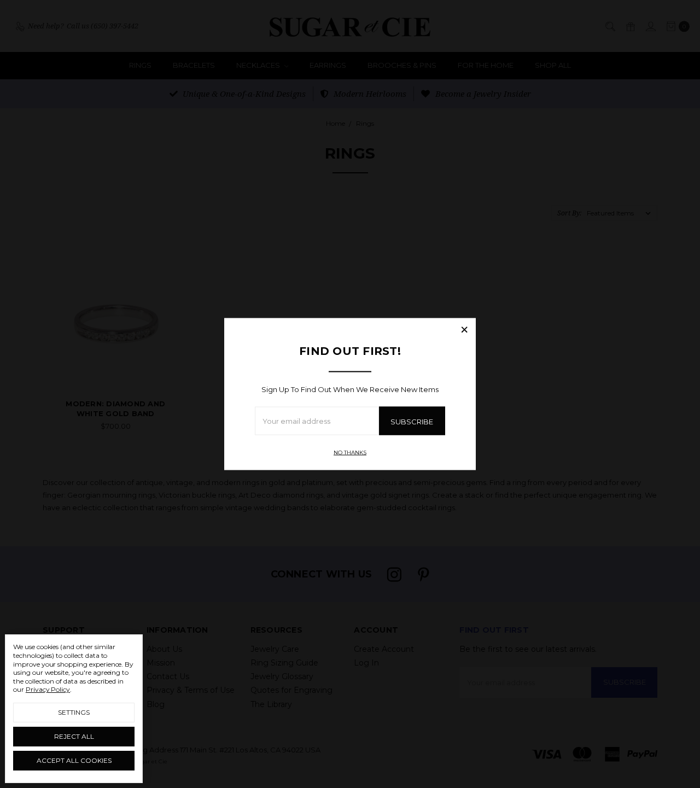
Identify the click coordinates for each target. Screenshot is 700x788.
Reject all (74, 736)
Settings (74, 712)
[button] (464, 329)
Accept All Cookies (74, 760)
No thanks (350, 452)
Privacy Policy (48, 689)
